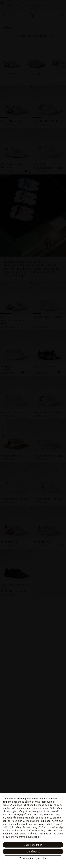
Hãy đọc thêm (44, 830)
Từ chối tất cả (33, 851)
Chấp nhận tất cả (33, 844)
